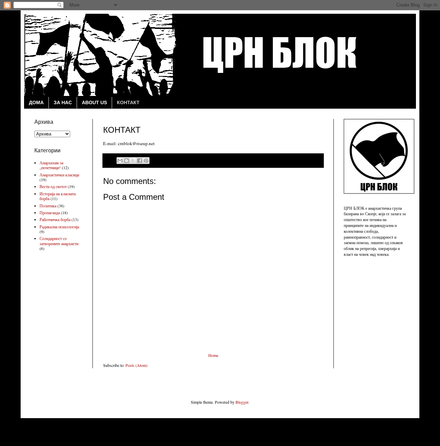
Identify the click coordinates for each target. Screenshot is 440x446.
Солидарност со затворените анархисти (59, 241)
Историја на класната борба (58, 196)
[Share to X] (133, 160)
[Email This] (120, 160)
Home (213, 355)
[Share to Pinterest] (146, 160)
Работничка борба (55, 219)
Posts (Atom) (136, 365)
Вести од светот (53, 186)
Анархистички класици (59, 174)
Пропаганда (50, 212)
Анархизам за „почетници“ (51, 165)
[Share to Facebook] (139, 160)
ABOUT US (94, 102)
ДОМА (36, 102)
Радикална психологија (59, 226)
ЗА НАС (63, 102)
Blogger (241, 402)
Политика (48, 205)
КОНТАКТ (128, 102)
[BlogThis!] (126, 160)
